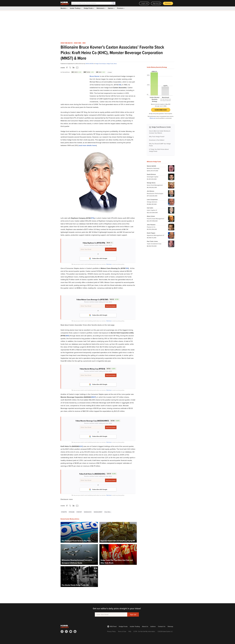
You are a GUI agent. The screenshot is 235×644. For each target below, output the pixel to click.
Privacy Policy (111, 631)
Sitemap (170, 626)
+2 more (109, 72)
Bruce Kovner (95, 76)
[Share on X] (70, 67)
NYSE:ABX (71, 512)
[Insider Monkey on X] (67, 631)
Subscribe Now (161, 110)
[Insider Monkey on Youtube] (71, 631)
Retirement (100, 8)
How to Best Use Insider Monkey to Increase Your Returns (159, 132)
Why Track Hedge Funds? (156, 137)
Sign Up (155, 3)
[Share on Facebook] (67, 67)
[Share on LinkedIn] (73, 67)
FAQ (129, 631)
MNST (93, 397)
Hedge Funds (88, 8)
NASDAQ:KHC (88, 512)
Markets (63, 8)
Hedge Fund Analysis (67, 43)
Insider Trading (75, 8)
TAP (126, 268)
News (84, 43)
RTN (92, 218)
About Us (145, 626)
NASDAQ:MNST (98, 512)
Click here (108, 264)
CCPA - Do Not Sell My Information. (144, 631)
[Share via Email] (77, 67)
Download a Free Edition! (156, 140)
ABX (67, 335)
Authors (153, 626)
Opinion (110, 8)
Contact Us (161, 626)
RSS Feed (113, 626)
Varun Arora (89, 63)
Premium (168, 3)
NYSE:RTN (64, 512)
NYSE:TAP (79, 512)
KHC (81, 446)
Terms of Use (122, 631)
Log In (143, 3)
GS (120, 85)
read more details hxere (87, 145)
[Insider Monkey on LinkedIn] (76, 631)
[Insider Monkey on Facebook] (63, 631)
